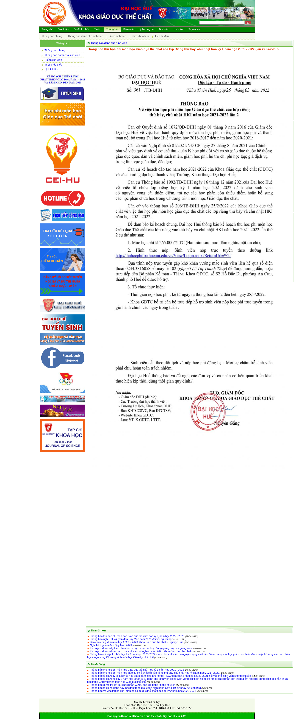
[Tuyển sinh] (62, 100)
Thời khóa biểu (141, 36)
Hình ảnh (178, 29)
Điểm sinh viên (117, 36)
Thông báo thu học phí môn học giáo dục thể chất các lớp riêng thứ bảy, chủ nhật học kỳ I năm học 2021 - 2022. (155, 672)
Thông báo (112, 29)
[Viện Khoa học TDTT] (62, 402)
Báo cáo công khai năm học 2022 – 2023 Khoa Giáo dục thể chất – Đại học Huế (136, 642)
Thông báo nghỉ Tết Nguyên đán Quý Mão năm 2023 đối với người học (131, 639)
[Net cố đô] (62, 417)
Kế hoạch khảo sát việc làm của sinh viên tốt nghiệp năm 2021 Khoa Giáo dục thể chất (140, 651)
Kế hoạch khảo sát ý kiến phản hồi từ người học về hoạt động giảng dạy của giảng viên (141, 648)
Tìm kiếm (164, 29)
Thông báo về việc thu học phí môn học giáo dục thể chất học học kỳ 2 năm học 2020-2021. (143, 690)
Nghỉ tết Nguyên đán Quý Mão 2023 (111, 645)
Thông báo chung (52, 36)
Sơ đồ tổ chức (81, 29)
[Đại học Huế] (62, 312)
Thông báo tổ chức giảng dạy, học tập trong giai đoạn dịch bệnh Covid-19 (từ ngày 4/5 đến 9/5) (145, 687)
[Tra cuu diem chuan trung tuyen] (62, 271)
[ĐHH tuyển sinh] (62, 331)
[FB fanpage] (62, 369)
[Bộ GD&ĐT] (62, 344)
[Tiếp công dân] (62, 221)
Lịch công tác (146, 29)
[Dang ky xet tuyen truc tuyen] (62, 295)
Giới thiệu (63, 29)
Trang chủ (47, 29)
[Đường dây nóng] (62, 207)
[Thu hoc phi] (62, 125)
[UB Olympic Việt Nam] (62, 393)
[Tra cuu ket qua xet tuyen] (62, 246)
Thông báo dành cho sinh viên (85, 36)
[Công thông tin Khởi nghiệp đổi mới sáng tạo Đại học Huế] (62, 188)
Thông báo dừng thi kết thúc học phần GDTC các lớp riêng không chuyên (132, 684)
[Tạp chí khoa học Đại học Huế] (62, 452)
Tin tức (98, 29)
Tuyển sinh (195, 29)
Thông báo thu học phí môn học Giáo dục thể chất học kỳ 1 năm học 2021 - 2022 (137, 669)
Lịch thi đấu (162, 36)
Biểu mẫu (129, 29)
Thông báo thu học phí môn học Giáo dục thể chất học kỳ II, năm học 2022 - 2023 (137, 636)
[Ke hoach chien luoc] (62, 84)
